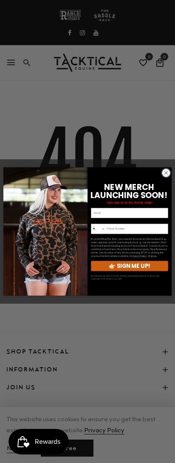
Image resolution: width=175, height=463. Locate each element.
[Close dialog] (166, 173)
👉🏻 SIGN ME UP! (129, 266)
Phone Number (100, 221)
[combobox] (98, 229)
